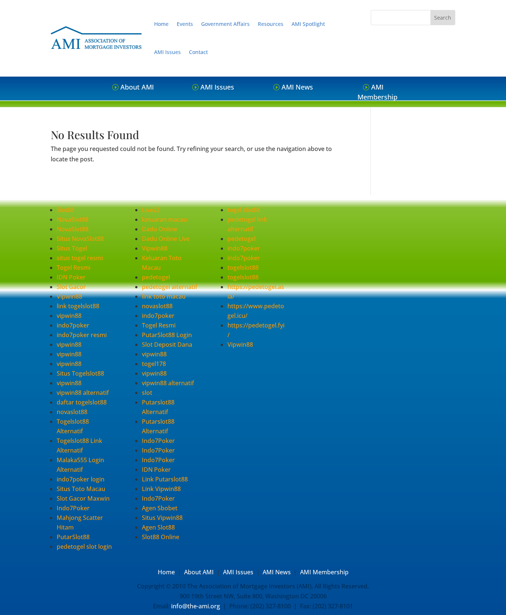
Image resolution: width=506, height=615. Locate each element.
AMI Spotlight (308, 23)
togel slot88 (243, 210)
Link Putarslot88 (165, 479)
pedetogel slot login (84, 546)
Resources (270, 23)
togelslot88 (243, 267)
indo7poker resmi (82, 335)
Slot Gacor (71, 287)
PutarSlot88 (73, 537)
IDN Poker (71, 277)
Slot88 (65, 210)
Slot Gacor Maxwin (83, 498)
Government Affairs (225, 23)
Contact (198, 52)
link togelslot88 (78, 306)
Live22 (151, 210)
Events (185, 23)
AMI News (297, 87)
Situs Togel (72, 248)
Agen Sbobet (159, 508)
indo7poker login (80, 479)
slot (147, 393)
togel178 (154, 364)
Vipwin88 (69, 296)
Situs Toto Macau (81, 489)
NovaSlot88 (73, 219)
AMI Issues (167, 52)
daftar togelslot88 (82, 402)
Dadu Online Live (166, 239)
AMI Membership (377, 92)
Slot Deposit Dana (167, 344)
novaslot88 (72, 412)
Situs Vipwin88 (162, 518)
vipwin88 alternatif (83, 393)
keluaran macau (164, 219)
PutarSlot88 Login (167, 335)
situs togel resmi (80, 258)
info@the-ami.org (195, 606)
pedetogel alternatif (169, 287)
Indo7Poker (73, 508)
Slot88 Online (160, 537)
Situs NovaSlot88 (80, 239)
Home (161, 23)
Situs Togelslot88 (80, 373)
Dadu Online (159, 229)
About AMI (137, 87)
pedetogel (156, 277)
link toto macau (164, 296)
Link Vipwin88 (161, 489)
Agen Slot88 (158, 527)
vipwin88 (69, 316)
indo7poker (73, 325)
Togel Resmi (73, 267)
